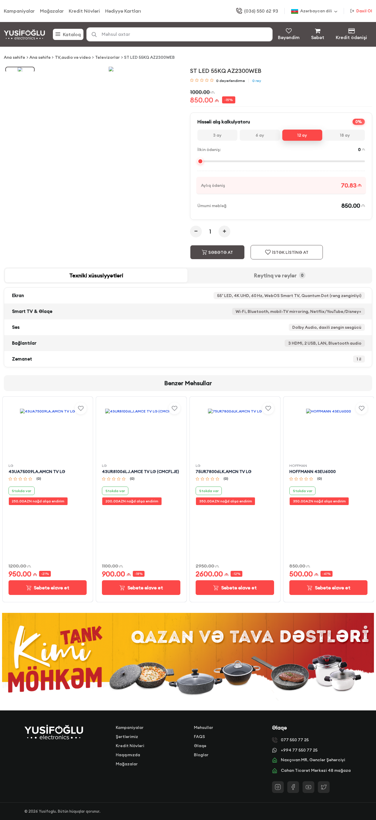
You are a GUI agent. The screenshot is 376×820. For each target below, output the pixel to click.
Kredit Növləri (84, 11)
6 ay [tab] (260, 135)
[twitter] (324, 787)
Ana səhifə (14, 57)
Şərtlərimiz (127, 736)
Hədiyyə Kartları (123, 11)
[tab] (96, 275)
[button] (111, 69)
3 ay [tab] (217, 135)
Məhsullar (203, 727)
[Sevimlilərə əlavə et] (81, 408)
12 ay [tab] (302, 135)
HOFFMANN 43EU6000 (312, 471)
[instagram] (278, 787)
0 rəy (256, 80)
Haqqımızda (128, 754)
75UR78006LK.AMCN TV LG (223, 471)
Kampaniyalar (19, 11)
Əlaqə (200, 745)
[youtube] (308, 787)
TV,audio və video (73, 57)
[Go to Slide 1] (20, 70)
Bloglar (201, 754)
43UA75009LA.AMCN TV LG (37, 471)
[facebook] (293, 787)
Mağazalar (52, 11)
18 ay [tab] (345, 135)
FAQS (199, 736)
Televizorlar (107, 57)
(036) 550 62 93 (261, 11)
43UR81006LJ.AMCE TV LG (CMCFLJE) (140, 471)
